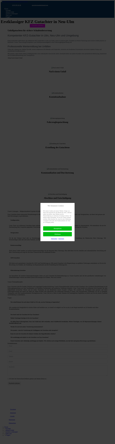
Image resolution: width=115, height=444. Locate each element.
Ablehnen (57, 234)
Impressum (61, 238)
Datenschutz (54, 238)
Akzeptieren (57, 228)
